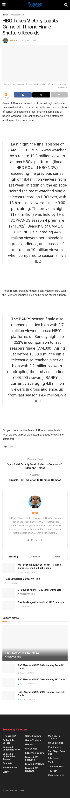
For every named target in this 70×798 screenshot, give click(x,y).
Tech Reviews (55, 766)
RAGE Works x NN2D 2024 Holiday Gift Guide (41, 679)
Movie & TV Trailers (54, 737)
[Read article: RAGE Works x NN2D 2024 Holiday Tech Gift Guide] (8, 668)
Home (5, 15)
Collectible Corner (8, 741)
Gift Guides (31, 748)
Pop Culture (54, 747)
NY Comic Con (55, 743)
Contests (7, 763)
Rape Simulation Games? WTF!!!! (22, 579)
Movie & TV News (34, 764)
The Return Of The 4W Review (22, 652)
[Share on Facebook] (23, 94)
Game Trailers (33, 740)
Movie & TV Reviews (31, 769)
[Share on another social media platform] (59, 94)
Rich (14, 40)
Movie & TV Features (31, 758)
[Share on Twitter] (41, 94)
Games (29, 744)
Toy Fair (52, 771)
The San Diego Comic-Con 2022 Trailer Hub (41, 602)
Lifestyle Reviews (34, 753)
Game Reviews (33, 736)
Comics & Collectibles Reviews (8, 756)
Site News (53, 758)
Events (6, 771)
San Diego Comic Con (57, 752)
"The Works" (9, 736)
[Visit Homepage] (34, 5)
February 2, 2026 (13, 657)
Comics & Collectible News (11, 748)
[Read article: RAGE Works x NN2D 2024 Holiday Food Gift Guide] (8, 695)
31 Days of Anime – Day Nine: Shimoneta (39, 590)
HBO (12, 446)
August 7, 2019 (29, 40)
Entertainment (10, 767)
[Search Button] (66, 5)
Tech (50, 762)
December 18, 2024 (27, 673)
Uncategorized (17, 15)
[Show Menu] (4, 5)
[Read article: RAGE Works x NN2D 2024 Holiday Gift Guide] (8, 682)
